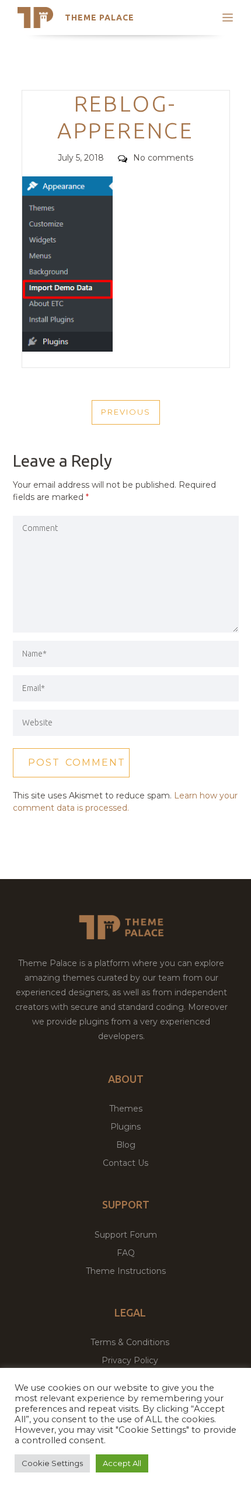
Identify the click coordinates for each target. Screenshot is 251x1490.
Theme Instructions (126, 1271)
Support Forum (126, 1234)
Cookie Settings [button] (52, 1463)
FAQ (126, 1253)
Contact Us (125, 1163)
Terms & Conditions (129, 1342)
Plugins (125, 1126)
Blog (125, 1145)
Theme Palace (99, 17)
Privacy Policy (130, 1360)
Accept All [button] (122, 1463)
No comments (163, 157)
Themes (125, 1108)
